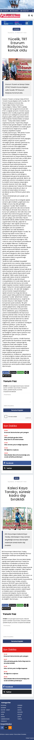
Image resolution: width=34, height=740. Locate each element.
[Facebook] (2, 727)
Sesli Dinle (7, 376)
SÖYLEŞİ (19, 714)
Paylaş (6, 372)
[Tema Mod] (32, 15)
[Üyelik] (33, 11)
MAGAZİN (20, 712)
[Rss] (10, 727)
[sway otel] (17, 4)
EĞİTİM (3, 716)
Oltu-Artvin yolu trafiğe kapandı (16, 445)
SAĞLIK (3, 712)
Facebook (9, 463)
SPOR (16, 478)
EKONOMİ (3, 707)
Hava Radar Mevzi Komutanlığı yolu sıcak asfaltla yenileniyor (17, 456)
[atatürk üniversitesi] (17, 23)
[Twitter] (6, 727)
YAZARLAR (5, 11)
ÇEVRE (19, 716)
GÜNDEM (16, 29)
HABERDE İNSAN (5, 719)
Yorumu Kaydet (17, 410)
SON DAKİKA (15, 11)
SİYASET (19, 707)
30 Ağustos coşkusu (11, 450)
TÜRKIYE (19, 719)
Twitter (9, 468)
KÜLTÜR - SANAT (5, 710)
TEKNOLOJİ (4, 721)
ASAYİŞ (19, 710)
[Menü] (29, 15)
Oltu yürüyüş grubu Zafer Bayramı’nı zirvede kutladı (14, 438)
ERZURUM (3, 705)
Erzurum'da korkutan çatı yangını (16, 432)
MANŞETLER (25, 11)
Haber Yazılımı (30, 738)
